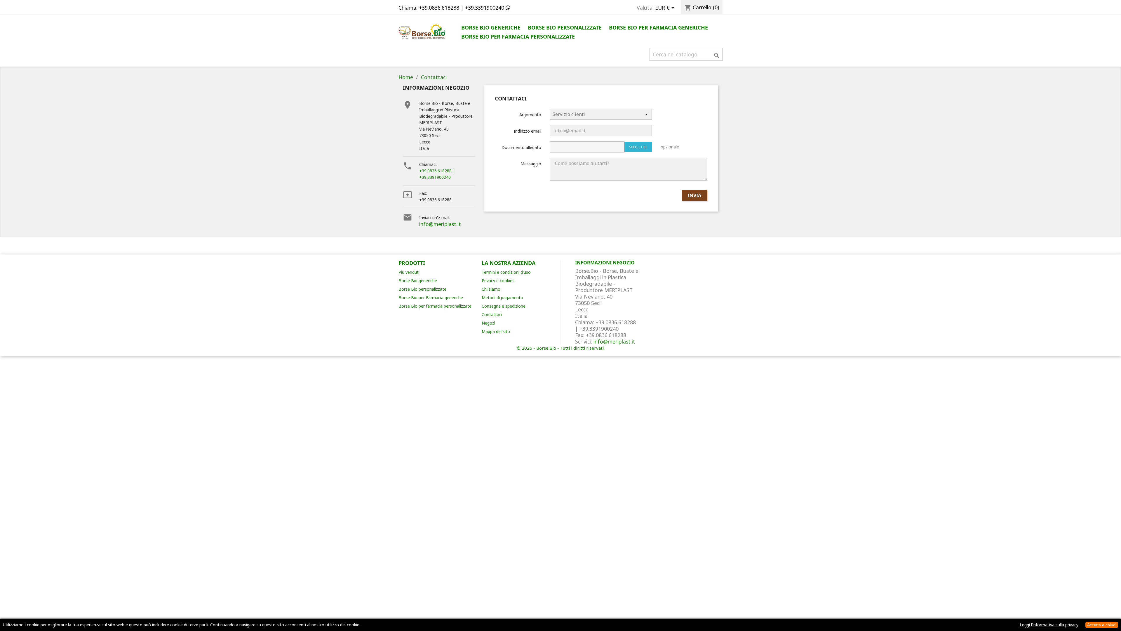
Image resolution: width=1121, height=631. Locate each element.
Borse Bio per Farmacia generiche (658, 27)
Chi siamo (491, 289)
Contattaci (492, 314)
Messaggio (531, 164)
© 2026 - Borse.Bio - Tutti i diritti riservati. (561, 348)
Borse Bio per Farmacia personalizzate (518, 36)
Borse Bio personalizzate (565, 27)
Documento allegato (521, 147)
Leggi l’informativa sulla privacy (1049, 624)
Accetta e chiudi (1101, 625)
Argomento (530, 114)
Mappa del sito (496, 331)
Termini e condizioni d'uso (506, 272)
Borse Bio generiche (491, 27)
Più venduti (408, 272)
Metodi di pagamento (502, 297)
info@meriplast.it (440, 224)
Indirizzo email (527, 131)
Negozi (488, 323)
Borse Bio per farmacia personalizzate (434, 306)
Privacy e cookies (498, 280)
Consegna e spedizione (503, 306)
